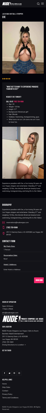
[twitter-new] (9, 373)
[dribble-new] (14, 373)
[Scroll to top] (42, 409)
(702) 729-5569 (18, 101)
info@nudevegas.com (10, 313)
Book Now (39, 280)
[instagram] (19, 373)
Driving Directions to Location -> (14, 345)
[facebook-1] (4, 373)
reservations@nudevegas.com (17, 222)
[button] (42, 3)
